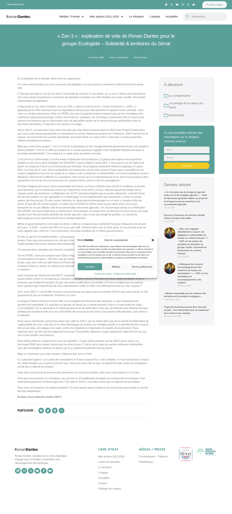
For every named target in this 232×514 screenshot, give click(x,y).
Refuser (116, 266)
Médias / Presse (69, 16)
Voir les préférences (142, 266)
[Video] (193, 4)
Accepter (90, 266)
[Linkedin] (166, 4)
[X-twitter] (171, 4)
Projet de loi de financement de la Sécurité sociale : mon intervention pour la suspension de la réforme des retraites (186, 310)
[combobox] (205, 16)
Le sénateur (136, 16)
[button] (152, 240)
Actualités (172, 16)
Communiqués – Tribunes (153, 456)
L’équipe (154, 16)
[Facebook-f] (188, 4)
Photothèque (146, 462)
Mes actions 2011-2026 (104, 16)
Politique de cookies (103, 274)
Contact (102, 483)
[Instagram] (182, 4)
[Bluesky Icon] (177, 4)
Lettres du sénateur (109, 462)
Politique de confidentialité (124, 274)
